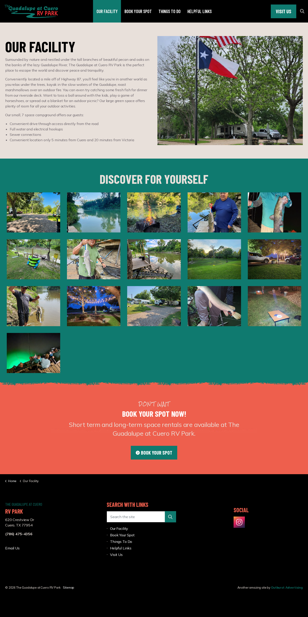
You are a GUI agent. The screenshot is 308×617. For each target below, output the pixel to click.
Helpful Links (199, 11)
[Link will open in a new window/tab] (239, 522)
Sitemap (68, 587)
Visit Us (283, 11)
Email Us (12, 548)
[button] (170, 516)
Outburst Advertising (287, 587)
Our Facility (107, 11)
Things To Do (170, 11)
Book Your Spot (138, 11)
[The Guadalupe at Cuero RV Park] (31, 11)
